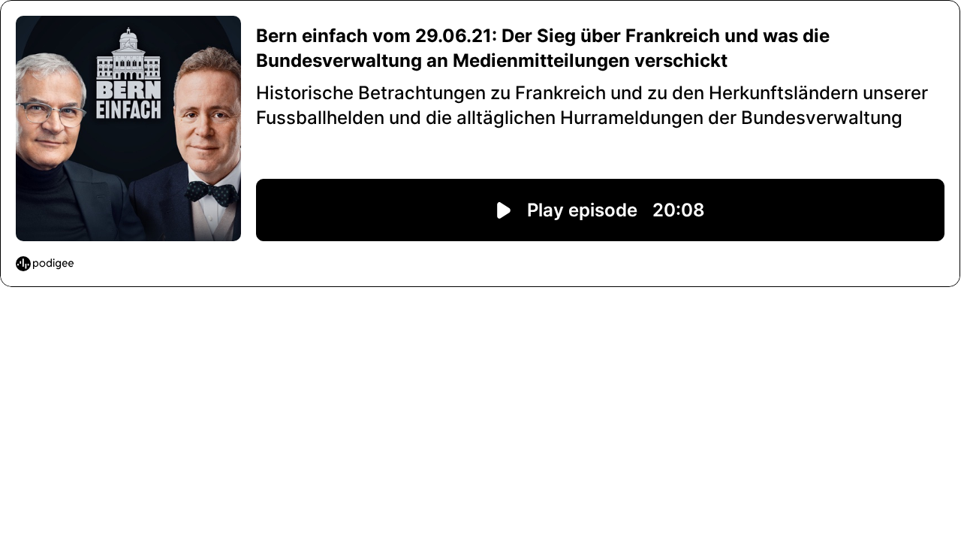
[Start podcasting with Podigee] (44, 263)
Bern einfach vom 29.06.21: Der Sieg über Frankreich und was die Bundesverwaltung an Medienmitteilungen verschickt (543, 48)
